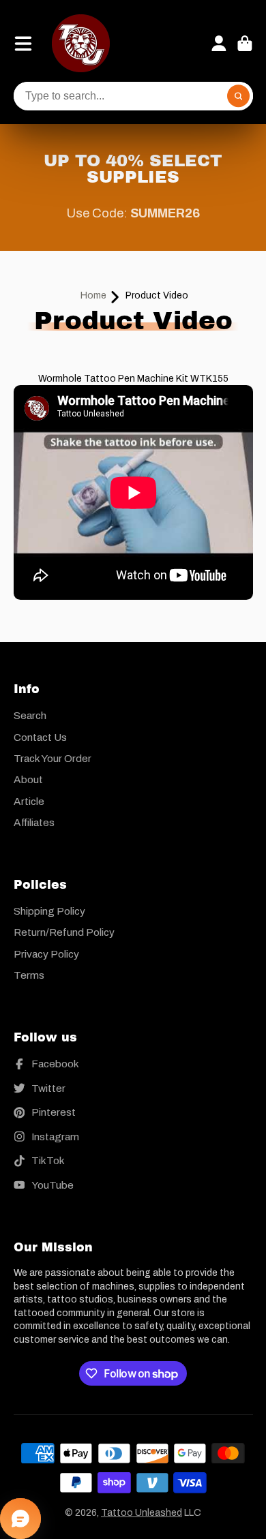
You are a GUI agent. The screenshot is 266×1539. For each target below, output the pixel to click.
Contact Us (40, 737)
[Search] (238, 96)
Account (219, 43)
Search (30, 715)
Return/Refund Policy (64, 932)
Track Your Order (52, 758)
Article (29, 801)
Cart (245, 43)
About (28, 779)
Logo (81, 43)
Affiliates (34, 822)
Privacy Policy (46, 954)
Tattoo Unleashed (141, 1513)
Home (93, 295)
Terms (29, 975)
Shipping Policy (49, 911)
